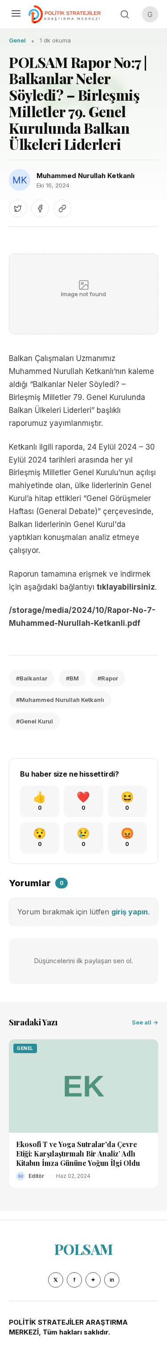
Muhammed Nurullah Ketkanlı (85, 175)
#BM (72, 678)
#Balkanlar (31, 678)
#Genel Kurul (34, 721)
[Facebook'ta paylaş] (40, 208)
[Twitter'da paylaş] (18, 208)
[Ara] (124, 14)
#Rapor (108, 678)
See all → (145, 1022)
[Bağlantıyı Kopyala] (62, 208)
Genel (17, 40)
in (112, 1279)
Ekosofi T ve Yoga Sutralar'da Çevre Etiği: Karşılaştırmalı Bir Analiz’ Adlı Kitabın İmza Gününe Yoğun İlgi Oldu (78, 1153)
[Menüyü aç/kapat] (16, 14)
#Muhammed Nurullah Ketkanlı (60, 699)
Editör (36, 1176)
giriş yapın (129, 911)
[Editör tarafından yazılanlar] (20, 1176)
